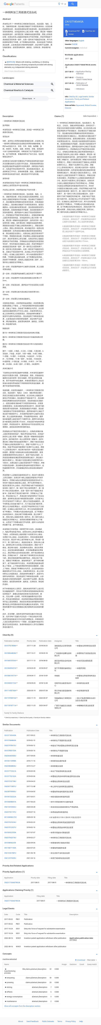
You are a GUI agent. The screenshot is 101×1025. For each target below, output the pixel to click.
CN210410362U (10, 807)
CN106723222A (10, 797)
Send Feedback (33, 1021)
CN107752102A (10, 776)
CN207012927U (10, 827)
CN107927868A (10, 646)
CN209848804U (10, 766)
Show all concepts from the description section (22, 1006)
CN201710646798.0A (12, 882)
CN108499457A (10, 668)
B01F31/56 (11, 62)
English (81, 41)
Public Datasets (48, 1021)
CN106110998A (10, 761)
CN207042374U (10, 838)
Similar (71, 34)
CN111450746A (10, 691)
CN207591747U (10, 812)
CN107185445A (10, 735)
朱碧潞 (74, 44)
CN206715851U (10, 786)
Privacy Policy (71, 1021)
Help (81, 1021)
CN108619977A (10, 676)
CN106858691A (10, 802)
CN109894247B (10, 843)
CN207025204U (10, 822)
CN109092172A (10, 683)
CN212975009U (10, 858)
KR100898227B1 (10, 817)
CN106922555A (10, 832)
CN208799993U (10, 792)
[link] (29, 65)
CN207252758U (10, 781)
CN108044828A (10, 653)
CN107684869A (10, 740)
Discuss (68, 108)
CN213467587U (10, 853)
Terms (59, 1021)
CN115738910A (10, 698)
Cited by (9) (73, 97)
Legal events (83, 97)
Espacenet (80, 105)
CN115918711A (10, 705)
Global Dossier (90, 105)
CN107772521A (10, 771)
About (20, 1021)
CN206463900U (10, 756)
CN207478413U (10, 745)
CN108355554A (10, 661)
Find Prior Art (90, 31)
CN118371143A (10, 848)
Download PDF (74, 31)
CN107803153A (10, 751)
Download (81, 960)
